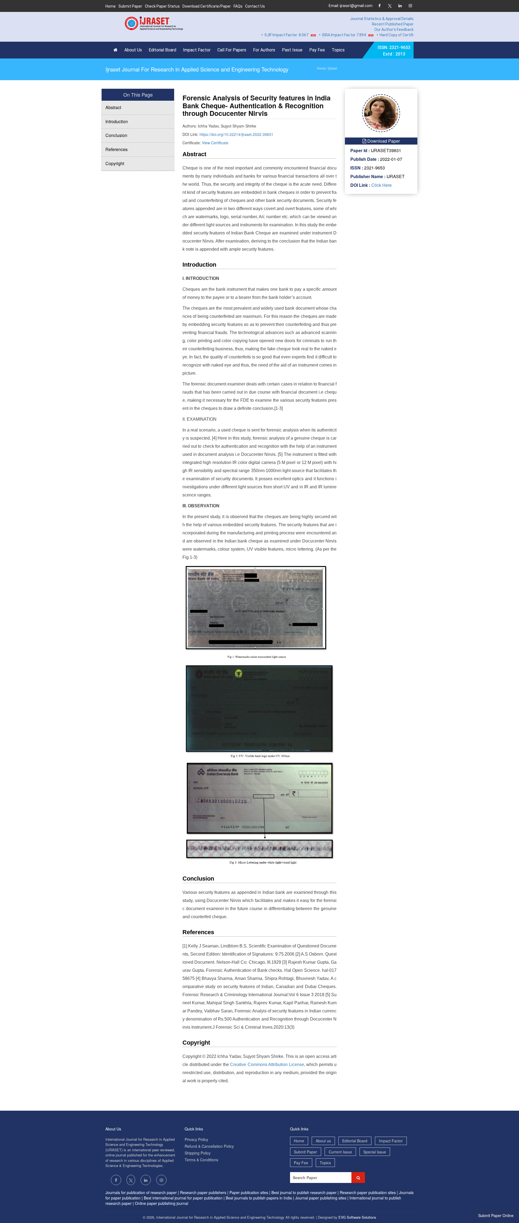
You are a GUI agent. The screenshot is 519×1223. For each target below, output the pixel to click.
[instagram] (410, 6)
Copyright (114, 163)
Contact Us (255, 6)
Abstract (113, 107)
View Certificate (215, 142)
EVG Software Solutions (357, 1217)
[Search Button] (358, 1177)
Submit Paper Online (496, 1215)
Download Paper (383, 141)
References (116, 149)
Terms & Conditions (201, 1159)
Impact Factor (197, 50)
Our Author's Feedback (394, 29)
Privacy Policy (196, 1139)
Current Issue (340, 1152)
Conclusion (116, 135)
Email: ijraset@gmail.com (350, 6)
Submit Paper (130, 6)
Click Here (381, 185)
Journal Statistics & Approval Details (382, 19)
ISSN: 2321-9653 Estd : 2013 (394, 51)
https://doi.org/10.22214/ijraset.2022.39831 (236, 134)
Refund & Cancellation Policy (209, 1146)
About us (323, 1140)
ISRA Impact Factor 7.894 (322, 35)
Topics (338, 50)
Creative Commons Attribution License (267, 1064)
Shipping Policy (198, 1153)
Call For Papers (231, 50)
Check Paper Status (162, 6)
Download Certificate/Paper (206, 6)
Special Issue (374, 1152)
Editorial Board (162, 50)
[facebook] (379, 6)
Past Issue (292, 50)
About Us (133, 50)
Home (110, 6)
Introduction (116, 121)
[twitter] (389, 6)
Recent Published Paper (393, 24)
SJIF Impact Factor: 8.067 (265, 35)
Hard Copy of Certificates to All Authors (392, 35)
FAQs (238, 6)
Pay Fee (317, 50)
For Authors (264, 50)
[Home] (117, 50)
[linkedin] (400, 6)
